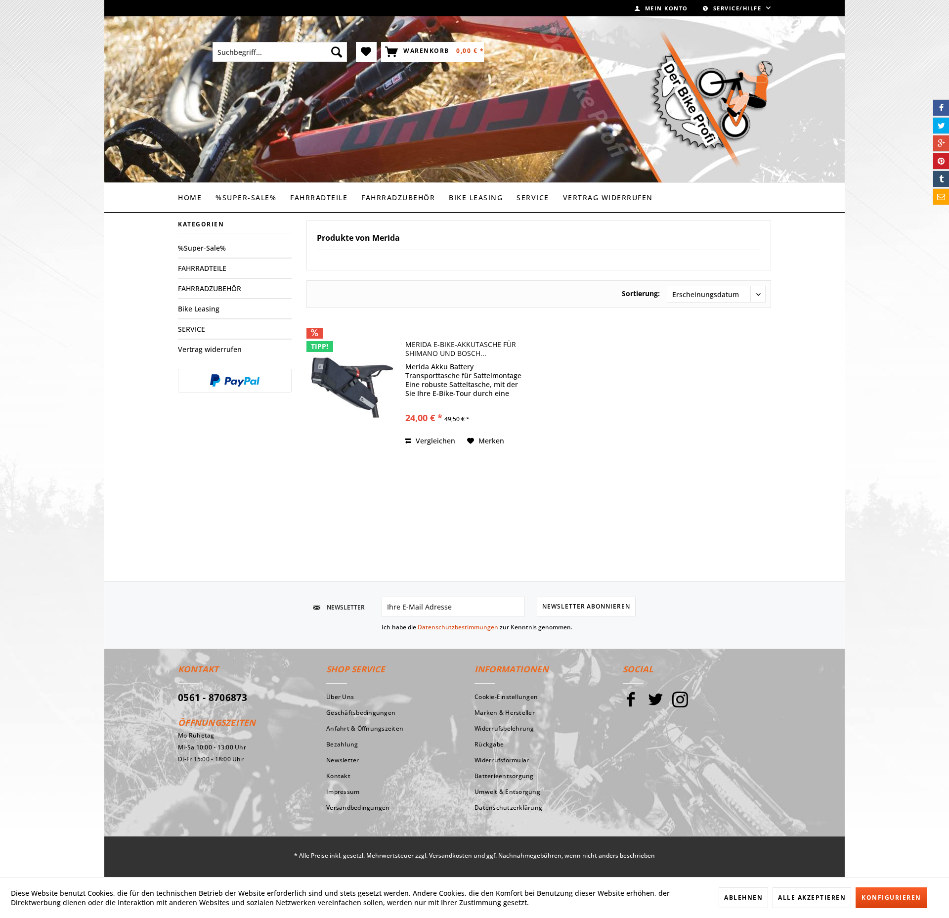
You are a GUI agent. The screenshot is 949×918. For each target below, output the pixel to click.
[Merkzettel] (366, 52)
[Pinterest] (941, 161)
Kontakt (338, 776)
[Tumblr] (941, 179)
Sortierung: (641, 293)
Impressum (342, 791)
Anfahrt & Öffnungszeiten (364, 728)
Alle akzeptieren (812, 897)
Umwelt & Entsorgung (507, 791)
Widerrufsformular (501, 760)
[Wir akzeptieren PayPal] (234, 380)
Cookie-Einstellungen (506, 697)
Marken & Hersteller (504, 712)
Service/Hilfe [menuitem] (737, 8)
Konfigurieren (891, 897)
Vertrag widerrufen (210, 349)
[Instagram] (680, 703)
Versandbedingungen (358, 807)
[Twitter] (655, 703)
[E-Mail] (941, 197)
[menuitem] (661, 8)
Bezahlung (342, 744)
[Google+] (941, 143)
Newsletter (342, 760)
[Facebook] (631, 703)
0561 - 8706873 (213, 697)
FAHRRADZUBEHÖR (209, 288)
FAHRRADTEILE (202, 268)
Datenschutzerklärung (508, 807)
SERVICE (191, 329)
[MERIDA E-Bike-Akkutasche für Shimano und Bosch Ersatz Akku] (353, 387)
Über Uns (340, 697)
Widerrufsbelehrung (504, 728)
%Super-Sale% (202, 248)
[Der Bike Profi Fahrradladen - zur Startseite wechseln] (711, 99)
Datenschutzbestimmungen (458, 627)
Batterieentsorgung (504, 776)
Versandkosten (450, 855)
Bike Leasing (198, 308)
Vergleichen (434, 440)
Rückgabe (489, 744)
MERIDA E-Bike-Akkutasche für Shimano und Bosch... (460, 349)
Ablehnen (743, 897)
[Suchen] (336, 52)
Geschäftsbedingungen (360, 712)
